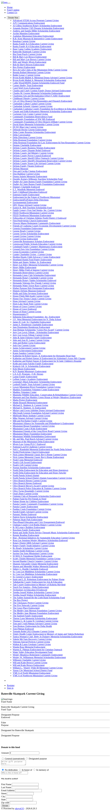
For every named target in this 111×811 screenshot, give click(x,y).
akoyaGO (19, 808)
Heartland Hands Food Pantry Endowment (32, 259)
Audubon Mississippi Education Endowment (33, 36)
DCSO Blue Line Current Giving (28, 127)
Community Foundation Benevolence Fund (32, 116)
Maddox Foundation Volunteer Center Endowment (36, 389)
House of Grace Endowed (25, 309)
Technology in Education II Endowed (30, 590)
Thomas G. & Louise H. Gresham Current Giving (35, 621)
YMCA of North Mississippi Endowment (31, 673)
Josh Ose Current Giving (24, 345)
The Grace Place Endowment (26, 608)
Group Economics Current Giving (28, 252)
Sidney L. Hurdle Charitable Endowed (30, 569)
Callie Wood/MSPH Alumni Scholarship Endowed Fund (38, 83)
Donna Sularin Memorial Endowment (30, 176)
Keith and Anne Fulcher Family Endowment (33, 363)
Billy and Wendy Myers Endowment (29, 62)
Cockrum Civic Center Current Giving (30, 114)
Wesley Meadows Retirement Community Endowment (38, 655)
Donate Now (13, 18)
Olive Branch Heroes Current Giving (30, 480)
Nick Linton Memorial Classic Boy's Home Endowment (38, 457)
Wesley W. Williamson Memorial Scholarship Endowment (39, 657)
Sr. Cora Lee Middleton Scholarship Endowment (35, 574)
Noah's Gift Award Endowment (27, 462)
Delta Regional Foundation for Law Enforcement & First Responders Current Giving (51, 142)
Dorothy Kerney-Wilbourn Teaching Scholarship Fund (38, 179)
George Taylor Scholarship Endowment (31, 233)
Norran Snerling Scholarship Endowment (31, 467)
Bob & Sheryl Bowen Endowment (28, 64)
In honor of (27, 770)
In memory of (42, 770)
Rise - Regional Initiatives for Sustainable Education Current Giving (44, 538)
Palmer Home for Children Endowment (31, 501)
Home (10, 7)
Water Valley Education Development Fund (32, 652)
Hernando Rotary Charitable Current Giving (33, 278)
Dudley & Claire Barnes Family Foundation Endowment (38, 184)
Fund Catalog (13, 10)
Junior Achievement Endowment (28, 350)
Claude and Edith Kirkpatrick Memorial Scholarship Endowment (42, 111)
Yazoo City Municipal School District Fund (32, 670)
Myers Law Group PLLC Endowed (29, 444)
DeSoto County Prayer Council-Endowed (32, 155)
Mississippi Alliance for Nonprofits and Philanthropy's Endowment (43, 423)
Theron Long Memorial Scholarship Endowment (35, 618)
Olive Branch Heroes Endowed (27, 483)
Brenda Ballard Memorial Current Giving (31, 72)
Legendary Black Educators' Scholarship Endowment (37, 382)
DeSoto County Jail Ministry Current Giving (33, 153)
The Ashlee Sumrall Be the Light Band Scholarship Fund (39, 597)
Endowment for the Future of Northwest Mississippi (36, 197)
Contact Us (12, 12)
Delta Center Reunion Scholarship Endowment (34, 132)
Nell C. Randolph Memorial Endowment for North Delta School (42, 449)
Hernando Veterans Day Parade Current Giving (34, 283)
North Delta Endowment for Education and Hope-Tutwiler (39, 473)
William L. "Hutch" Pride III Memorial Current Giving (38, 668)
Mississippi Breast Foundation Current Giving (34, 426)
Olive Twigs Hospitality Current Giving (31, 491)
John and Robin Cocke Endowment (29, 343)
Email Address (7, 790)
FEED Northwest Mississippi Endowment (32, 215)
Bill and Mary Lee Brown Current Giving (32, 59)
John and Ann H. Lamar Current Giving (31, 340)
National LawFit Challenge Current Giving (32, 447)
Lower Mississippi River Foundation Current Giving (37, 387)
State (3, 799)
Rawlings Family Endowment (26, 530)
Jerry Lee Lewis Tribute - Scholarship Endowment (36, 332)
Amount (5, 753)
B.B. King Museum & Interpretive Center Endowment (37, 38)
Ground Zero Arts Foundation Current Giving (33, 249)
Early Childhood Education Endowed (30, 192)
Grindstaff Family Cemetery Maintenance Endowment (37, 246)
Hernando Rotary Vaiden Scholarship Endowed (34, 280)
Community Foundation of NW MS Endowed (34, 119)
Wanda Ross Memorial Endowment (29, 647)
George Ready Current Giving (26, 231)
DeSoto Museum (20, 168)
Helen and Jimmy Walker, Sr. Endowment (32, 262)
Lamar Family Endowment (25, 376)
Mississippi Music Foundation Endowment (32, 434)
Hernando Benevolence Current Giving (31, 272)
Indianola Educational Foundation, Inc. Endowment (36, 317)
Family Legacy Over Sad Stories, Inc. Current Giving (37, 210)
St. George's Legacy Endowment (28, 577)
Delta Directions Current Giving (27, 137)
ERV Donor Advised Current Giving (29, 205)
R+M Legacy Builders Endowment (29, 527)
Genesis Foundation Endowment (28, 228)
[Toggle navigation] (9, 3)
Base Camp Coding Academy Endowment (32, 49)
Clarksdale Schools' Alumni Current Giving (32, 106)
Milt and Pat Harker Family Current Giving (32, 421)
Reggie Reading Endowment (26, 535)
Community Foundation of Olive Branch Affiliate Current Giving (42, 122)
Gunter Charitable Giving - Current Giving (32, 254)
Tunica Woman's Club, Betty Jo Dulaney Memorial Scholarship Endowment (47, 636)
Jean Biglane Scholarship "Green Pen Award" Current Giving (41, 330)
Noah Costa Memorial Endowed (27, 460)
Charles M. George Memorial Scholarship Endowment (38, 93)
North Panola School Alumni (26, 475)
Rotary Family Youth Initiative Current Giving (34, 545)
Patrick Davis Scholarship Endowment (30, 517)
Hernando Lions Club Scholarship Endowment (34, 275)
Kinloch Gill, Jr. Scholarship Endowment (31, 366)
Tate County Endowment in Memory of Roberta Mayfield (39, 584)
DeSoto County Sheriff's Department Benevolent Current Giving (42, 161)
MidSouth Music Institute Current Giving (31, 415)
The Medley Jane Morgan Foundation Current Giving (37, 610)
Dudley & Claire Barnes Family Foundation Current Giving (40, 181)
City (3, 796)
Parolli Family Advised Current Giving (30, 512)
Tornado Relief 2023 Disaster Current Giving (33, 631)
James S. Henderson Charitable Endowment (33, 324)
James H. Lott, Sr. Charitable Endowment (32, 322)
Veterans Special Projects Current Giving (31, 642)
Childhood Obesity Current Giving (29, 98)
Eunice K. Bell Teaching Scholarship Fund (32, 207)
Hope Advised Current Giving (26, 301)
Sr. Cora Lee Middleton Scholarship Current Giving (36, 571)
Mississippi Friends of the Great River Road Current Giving (40, 431)
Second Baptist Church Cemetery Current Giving (35, 561)
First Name (6, 784)
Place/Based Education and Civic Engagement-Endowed (39, 522)
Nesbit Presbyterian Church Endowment (31, 452)
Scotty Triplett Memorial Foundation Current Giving (36, 558)
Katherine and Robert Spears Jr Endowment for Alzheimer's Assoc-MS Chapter (49, 358)
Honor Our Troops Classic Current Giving (32, 298)
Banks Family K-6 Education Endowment (32, 46)
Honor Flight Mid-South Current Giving (31, 296)
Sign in (10, 688)
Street (3, 793)
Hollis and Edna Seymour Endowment (30, 293)
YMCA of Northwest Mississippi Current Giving (35, 675)
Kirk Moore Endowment (24, 369)
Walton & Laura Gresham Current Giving (32, 644)
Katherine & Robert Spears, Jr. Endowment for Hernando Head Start (44, 356)
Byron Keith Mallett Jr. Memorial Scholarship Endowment (39, 80)
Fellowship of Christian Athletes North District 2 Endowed (39, 218)
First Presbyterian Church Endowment (30, 220)
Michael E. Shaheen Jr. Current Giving (30, 405)
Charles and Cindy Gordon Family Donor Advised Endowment (42, 90)
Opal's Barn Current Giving (25, 493)
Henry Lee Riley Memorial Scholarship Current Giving (38, 265)
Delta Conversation (21, 135)
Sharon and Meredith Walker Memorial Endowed (35, 566)
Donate (5, 806)
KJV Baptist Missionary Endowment (29, 371)
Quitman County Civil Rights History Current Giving (37, 525)
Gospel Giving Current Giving (27, 236)
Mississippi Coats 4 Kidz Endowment (30, 428)
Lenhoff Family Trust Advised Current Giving (34, 384)
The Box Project (20, 600)
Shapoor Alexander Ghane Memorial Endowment (35, 564)
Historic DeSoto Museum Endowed (29, 291)
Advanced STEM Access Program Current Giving (36, 20)
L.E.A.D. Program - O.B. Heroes (28, 374)
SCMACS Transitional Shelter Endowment (32, 556)
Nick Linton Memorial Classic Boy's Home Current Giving (40, 454)
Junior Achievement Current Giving (29, 348)
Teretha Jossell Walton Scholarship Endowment (34, 595)
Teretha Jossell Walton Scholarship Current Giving (36, 592)
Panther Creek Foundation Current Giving (32, 509)
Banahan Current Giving (24, 41)
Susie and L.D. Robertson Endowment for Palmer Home (38, 579)
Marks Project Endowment (25, 400)
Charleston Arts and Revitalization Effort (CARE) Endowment (41, 96)
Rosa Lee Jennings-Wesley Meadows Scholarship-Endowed (40, 540)
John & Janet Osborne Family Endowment (32, 337)
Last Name (6, 787)
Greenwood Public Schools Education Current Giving (37, 244)
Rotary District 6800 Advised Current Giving (33, 543)
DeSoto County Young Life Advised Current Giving (36, 163)
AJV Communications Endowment (29, 23)
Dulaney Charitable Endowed (26, 187)
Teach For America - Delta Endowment (31, 587)
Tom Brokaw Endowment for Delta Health (32, 626)
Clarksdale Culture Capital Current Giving (32, 103)
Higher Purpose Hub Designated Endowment (33, 288)
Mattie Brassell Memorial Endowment (30, 402)
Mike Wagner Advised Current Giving (30, 418)
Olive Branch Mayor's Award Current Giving (33, 486)
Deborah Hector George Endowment (30, 129)
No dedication (11, 770)
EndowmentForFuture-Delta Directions (31, 200)
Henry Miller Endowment (24, 267)
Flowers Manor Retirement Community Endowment (36, 223)
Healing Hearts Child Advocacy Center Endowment (36, 257)
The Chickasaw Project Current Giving (30, 603)
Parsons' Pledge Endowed (24, 514)
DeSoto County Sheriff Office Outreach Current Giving (38, 158)
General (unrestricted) (15, 758)
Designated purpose (38, 758)
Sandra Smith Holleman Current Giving (31, 551)
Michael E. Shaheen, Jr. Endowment (29, 408)
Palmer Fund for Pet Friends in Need (29, 499)
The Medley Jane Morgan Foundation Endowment (36, 613)
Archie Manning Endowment (26, 33)
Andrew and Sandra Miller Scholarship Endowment (36, 31)
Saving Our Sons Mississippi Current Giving (33, 553)
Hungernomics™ (20, 314)
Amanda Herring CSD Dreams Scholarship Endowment (38, 28)
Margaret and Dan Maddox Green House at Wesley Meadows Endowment (47, 397)
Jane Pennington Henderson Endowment (31, 327)
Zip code (5, 802)
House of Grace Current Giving (27, 306)
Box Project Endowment (24, 67)
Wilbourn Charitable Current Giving (29, 660)
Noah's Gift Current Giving (25, 465)
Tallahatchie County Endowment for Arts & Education (37, 582)
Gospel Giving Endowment (25, 239)
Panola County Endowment (25, 506)
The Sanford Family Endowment (28, 616)
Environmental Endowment (25, 202)
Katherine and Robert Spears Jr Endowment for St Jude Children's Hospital (47, 361)
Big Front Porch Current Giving (27, 54)
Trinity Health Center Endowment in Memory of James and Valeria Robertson (48, 634)
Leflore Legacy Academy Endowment (30, 379)
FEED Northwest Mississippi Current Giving (33, 213)
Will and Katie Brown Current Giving (30, 662)
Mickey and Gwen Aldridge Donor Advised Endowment (39, 410)
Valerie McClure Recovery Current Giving (32, 639)
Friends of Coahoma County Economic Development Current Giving (44, 226)
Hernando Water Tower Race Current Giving (33, 285)
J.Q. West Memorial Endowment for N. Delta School (37, 319)
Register (10, 685)
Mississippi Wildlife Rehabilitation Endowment (34, 436)
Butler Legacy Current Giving (26, 75)
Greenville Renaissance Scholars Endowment (33, 241)
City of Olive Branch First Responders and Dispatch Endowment (42, 101)
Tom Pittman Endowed (23, 629)
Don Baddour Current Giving (26, 174)
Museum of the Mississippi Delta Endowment (33, 441)
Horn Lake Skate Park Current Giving (30, 304)
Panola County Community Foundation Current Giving (38, 504)
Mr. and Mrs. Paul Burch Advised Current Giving (35, 439)
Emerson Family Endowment (26, 194)
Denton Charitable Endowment (27, 145)
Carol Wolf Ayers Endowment (26, 88)
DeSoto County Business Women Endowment (34, 148)
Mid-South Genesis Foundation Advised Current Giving (38, 413)
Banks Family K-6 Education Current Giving (33, 44)
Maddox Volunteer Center (24, 392)
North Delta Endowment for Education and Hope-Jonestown (40, 470)
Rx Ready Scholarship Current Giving (30, 548)
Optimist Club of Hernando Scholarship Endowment (37, 496)
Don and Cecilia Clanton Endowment (30, 171)
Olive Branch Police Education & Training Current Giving (39, 488)
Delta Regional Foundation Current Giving (32, 140)
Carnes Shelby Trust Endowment (28, 85)
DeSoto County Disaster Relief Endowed (31, 150)
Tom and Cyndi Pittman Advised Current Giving (35, 623)
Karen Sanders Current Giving (27, 353)
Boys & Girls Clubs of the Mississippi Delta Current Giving (40, 70)
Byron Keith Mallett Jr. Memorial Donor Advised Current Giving (42, 77)
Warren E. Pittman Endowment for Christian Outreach (37, 649)
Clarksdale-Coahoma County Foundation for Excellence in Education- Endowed (49, 109)
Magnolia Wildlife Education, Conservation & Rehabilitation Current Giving (47, 395)
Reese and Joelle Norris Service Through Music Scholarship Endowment (46, 532)
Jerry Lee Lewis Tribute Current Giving (31, 335)
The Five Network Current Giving (28, 605)
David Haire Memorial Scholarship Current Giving (36, 124)
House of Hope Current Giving (27, 311)
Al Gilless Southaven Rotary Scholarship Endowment (37, 25)
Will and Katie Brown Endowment (29, 665)
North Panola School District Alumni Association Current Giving (42, 478)
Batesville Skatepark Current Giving (29, 51)
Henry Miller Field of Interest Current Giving (33, 270)
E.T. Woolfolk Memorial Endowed (29, 189)
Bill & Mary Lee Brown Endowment (30, 57)
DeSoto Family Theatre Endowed (28, 166)
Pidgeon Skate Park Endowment (27, 519)
